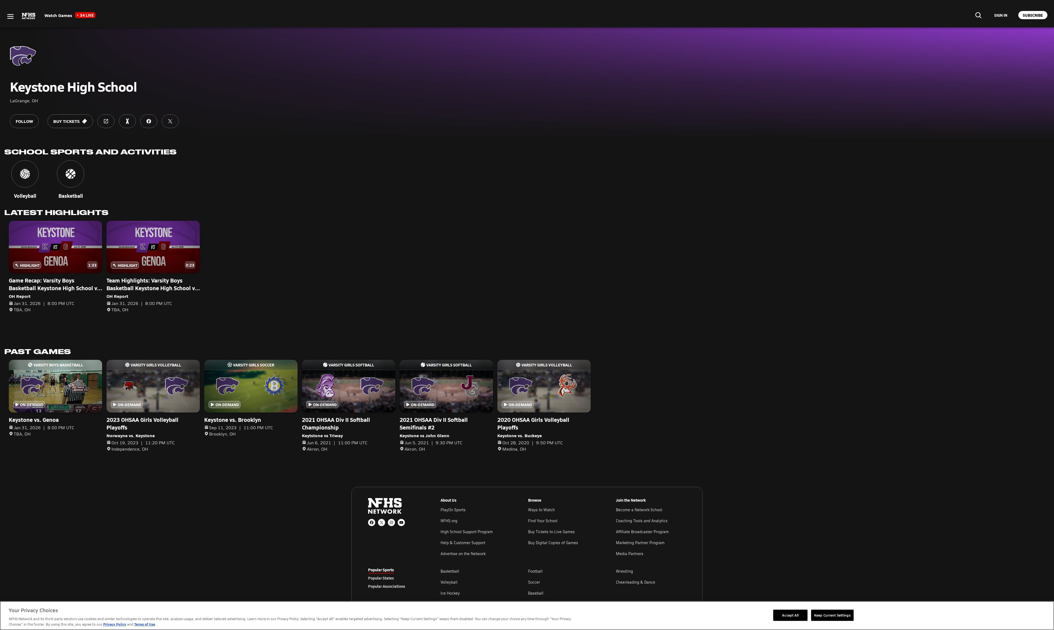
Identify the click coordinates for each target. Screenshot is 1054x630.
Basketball (450, 571)
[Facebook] (371, 522)
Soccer (534, 582)
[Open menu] (10, 16)
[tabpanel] (563, 582)
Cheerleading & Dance (635, 582)
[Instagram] (391, 522)
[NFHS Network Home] (29, 16)
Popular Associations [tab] (386, 586)
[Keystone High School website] (105, 121)
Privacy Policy (114, 624)
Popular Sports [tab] (381, 570)
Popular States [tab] (381, 578)
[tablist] (395, 578)
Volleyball (449, 582)
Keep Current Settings (832, 614)
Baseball (535, 593)
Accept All (790, 614)
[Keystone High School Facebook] (148, 121)
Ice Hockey (450, 593)
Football (535, 571)
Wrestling (624, 571)
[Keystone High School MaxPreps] (127, 121)
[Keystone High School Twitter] (170, 121)
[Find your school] (978, 15)
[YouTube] (401, 522)
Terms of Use (144, 624)
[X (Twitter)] (381, 522)
